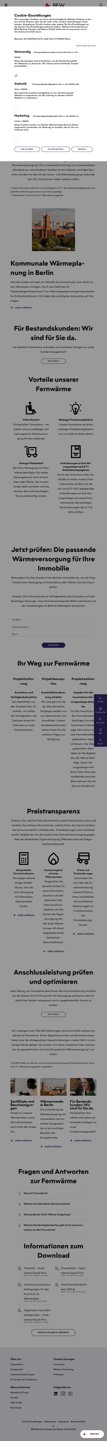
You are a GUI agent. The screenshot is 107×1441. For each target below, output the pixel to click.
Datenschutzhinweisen (30, 32)
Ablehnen (82, 149)
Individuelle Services (86, 46)
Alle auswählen (27, 149)
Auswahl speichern (56, 149)
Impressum (74, 29)
